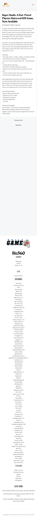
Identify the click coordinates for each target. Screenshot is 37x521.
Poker (17, 398)
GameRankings (16, 350)
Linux (17, 370)
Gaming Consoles (19, 472)
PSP (17, 412)
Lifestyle (17, 368)
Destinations (17, 311)
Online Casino (17, 394)
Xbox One (17, 462)
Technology (17, 436)
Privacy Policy (18, 275)
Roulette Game (17, 418)
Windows (17, 452)
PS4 (17, 408)
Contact (18, 263)
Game (17, 344)
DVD (16, 313)
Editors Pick (17, 321)
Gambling (16, 341)
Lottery (17, 374)
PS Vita (17, 402)
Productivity (17, 400)
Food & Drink (17, 333)
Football (17, 335)
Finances (17, 331)
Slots (17, 420)
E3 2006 (17, 315)
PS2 (17, 404)
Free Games (17, 337)
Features (16, 329)
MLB (17, 378)
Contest (17, 305)
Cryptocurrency (17, 307)
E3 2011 (17, 317)
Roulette (17, 416)
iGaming (17, 362)
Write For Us (18, 265)
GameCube (17, 348)
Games (17, 352)
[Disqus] (18, 153)
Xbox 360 (16, 460)
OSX (17, 396)
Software (17, 430)
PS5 (17, 410)
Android (17, 289)
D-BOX (17, 309)
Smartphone (17, 422)
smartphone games (17, 424)
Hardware (17, 360)
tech (17, 434)
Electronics (17, 325)
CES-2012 (18, 303)
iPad (16, 364)
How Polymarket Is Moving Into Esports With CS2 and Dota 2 (18, 495)
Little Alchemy (18, 372)
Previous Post (18, 120)
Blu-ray (17, 301)
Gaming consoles (18, 356)
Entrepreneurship (18, 327)
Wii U (16, 450)
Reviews (17, 414)
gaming (17, 354)
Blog (16, 299)
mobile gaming (17, 380)
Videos (17, 444)
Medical (17, 376)
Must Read (18, 384)
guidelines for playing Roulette (17, 358)
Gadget (17, 340)
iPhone (13, 25)
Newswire (17, 390)
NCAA (17, 388)
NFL (17, 392)
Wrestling (17, 456)
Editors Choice (17, 319)
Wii (17, 448)
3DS (17, 283)
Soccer (18, 426)
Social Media (17, 428)
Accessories (17, 285)
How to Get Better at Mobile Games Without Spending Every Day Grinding (18, 500)
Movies (17, 382)
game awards (18, 345)
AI (17, 287)
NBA (17, 386)
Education (17, 323)
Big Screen (17, 297)
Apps (17, 291)
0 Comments (5, 25)
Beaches (17, 293)
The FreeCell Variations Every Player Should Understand (18, 490)
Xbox (16, 458)
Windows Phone (17, 454)
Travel (17, 438)
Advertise (18, 261)
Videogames (17, 442)
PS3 (16, 406)
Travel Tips (18, 440)
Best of (17, 295)
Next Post (18, 125)
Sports (17, 432)
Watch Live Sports (17, 446)
